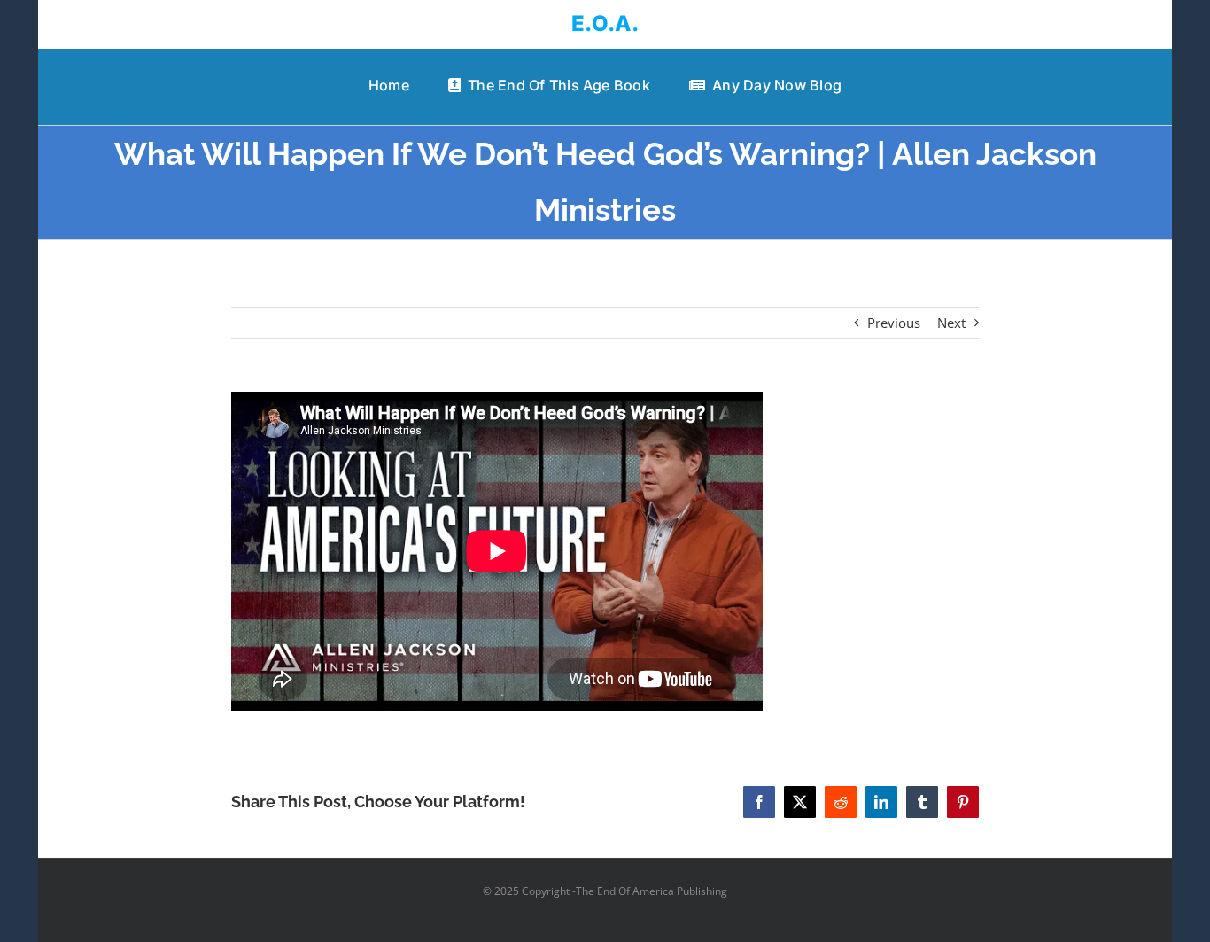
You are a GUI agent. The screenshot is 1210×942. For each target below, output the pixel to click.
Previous (893, 322)
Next (951, 322)
